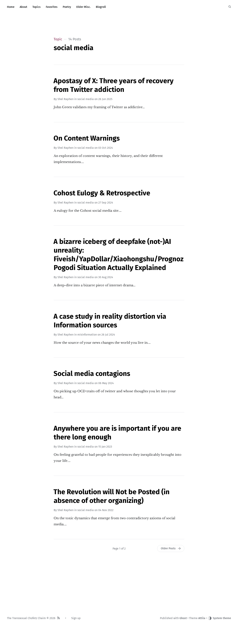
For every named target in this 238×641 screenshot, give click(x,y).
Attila (201, 618)
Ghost (183, 618)
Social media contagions (91, 373)
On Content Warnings (86, 138)
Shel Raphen (65, 99)
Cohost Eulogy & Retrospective (101, 193)
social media (85, 99)
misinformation (87, 334)
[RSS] (58, 618)
